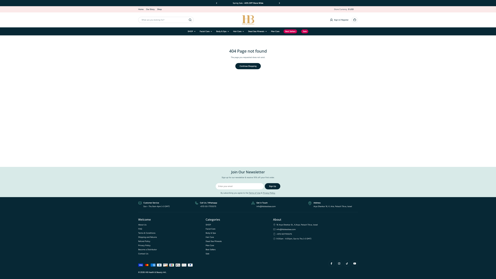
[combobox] (166, 20)
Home (141, 9)
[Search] (190, 19)
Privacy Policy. (269, 193)
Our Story (150, 9)
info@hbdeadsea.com (286, 229)
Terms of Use (254, 193)
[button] (216, 3)
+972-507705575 (284, 234)
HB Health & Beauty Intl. (155, 272)
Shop (159, 9)
